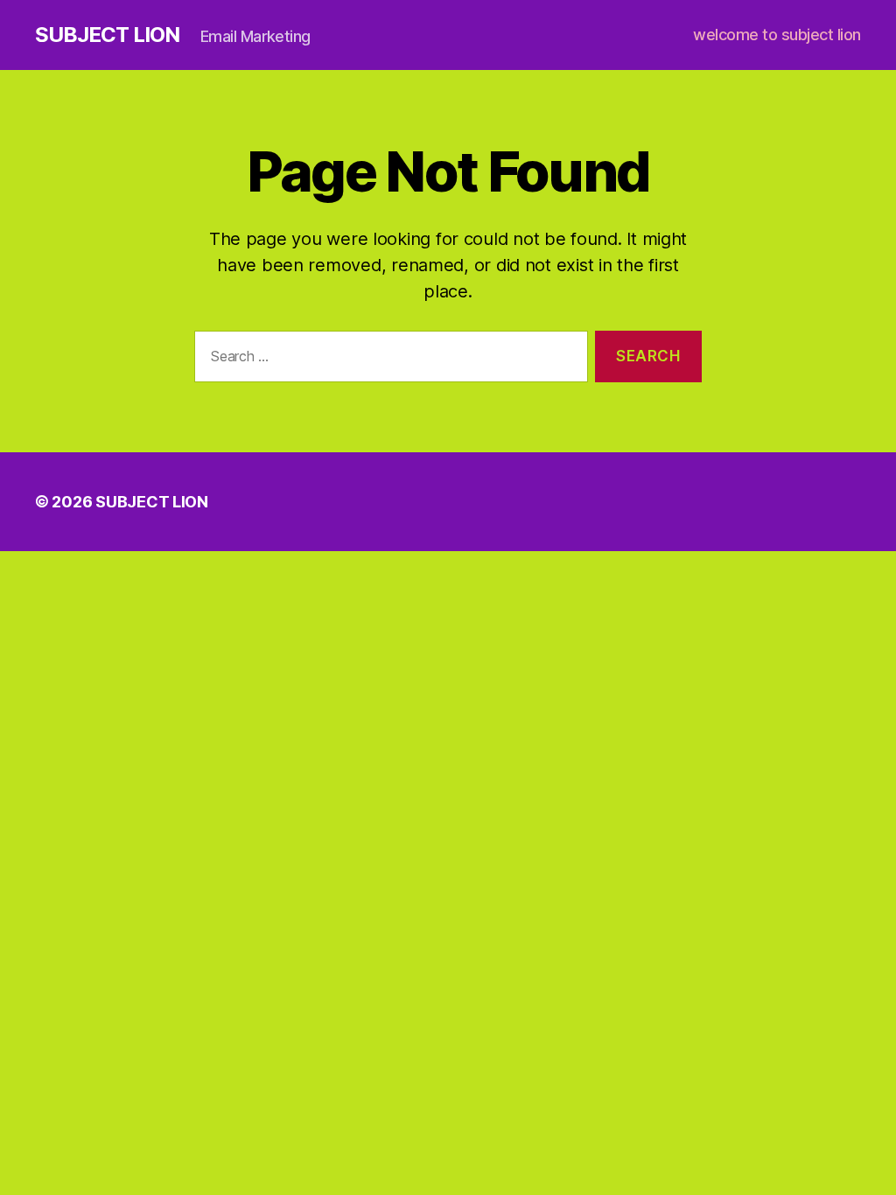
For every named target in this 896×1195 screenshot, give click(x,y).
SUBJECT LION (107, 34)
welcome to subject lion (777, 34)
